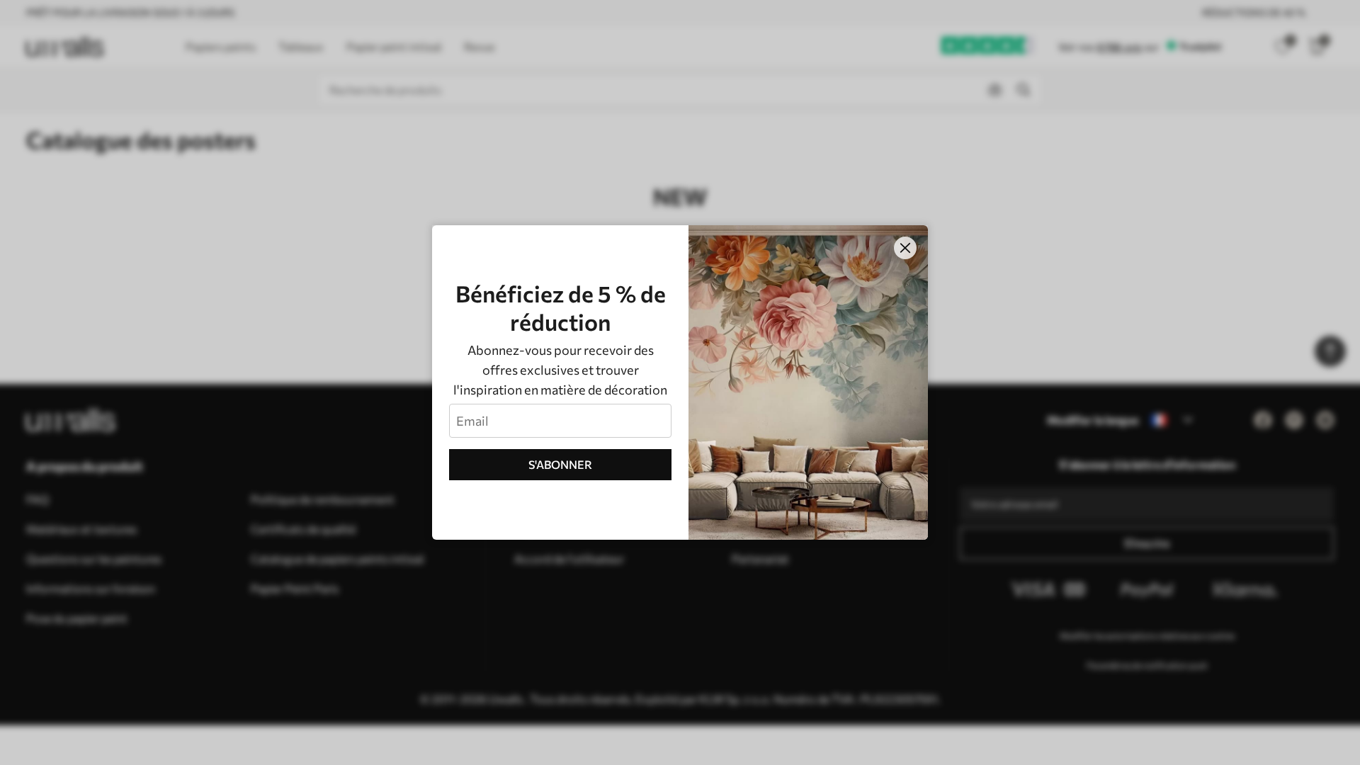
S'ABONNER (560, 464)
